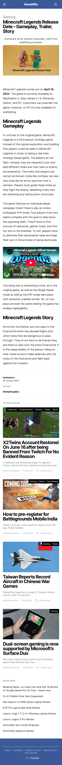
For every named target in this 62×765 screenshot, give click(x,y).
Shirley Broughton (11, 391)
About (8, 750)
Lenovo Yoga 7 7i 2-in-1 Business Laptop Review (29, 713)
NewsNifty (31, 4)
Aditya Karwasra (10, 600)
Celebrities (12, 409)
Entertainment (26, 409)
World (55, 409)
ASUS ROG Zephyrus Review (18, 730)
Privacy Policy (34, 750)
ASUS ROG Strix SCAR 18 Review (21, 725)
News (47, 409)
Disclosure (31, 753)
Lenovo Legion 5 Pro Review (18, 719)
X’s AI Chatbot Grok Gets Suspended (23, 696)
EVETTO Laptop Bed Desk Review (21, 707)
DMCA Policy (50, 750)
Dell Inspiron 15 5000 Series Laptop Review (26, 702)
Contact (18, 750)
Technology (52, 481)
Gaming (9, 17)
